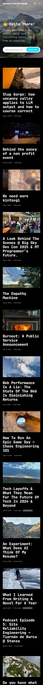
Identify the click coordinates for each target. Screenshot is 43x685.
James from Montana (15, 3)
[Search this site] (34, 3)
